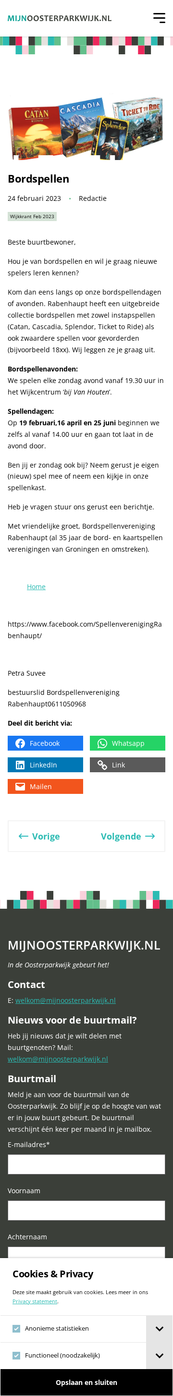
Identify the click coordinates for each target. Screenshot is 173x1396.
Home (36, 586)
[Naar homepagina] (59, 18)
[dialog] (86, 1327)
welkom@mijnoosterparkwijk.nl (65, 1000)
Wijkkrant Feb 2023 (32, 216)
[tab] (159, 1329)
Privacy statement (34, 1301)
